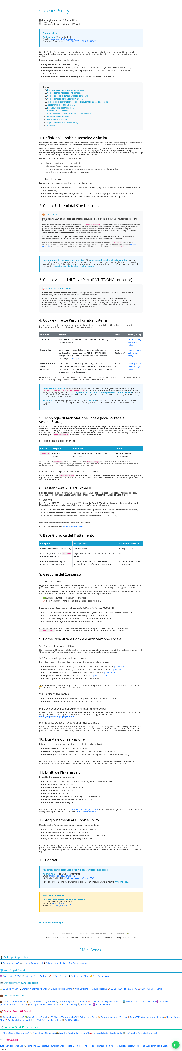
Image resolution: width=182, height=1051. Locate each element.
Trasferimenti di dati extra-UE (61, 104)
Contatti (51, 125)
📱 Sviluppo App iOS (9, 963)
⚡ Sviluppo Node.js (98, 988)
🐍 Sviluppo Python (9, 988)
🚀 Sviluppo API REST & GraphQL (123, 988)
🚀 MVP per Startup (57, 976)
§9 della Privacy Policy (86, 811)
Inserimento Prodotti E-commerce (68, 1045)
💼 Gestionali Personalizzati (13, 1001)
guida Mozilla (119, 669)
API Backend (87, 937)
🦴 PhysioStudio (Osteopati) (42, 1033)
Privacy (126, 937)
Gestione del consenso (57, 110)
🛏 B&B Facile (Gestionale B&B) (62, 1017)
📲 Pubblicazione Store (78, 976)
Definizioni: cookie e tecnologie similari (65, 90)
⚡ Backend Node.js (68, 1004)
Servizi (55, 937)
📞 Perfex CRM (85, 1004)
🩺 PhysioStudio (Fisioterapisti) (14, 1033)
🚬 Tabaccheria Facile (87, 1017)
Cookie (133, 937)
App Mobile (98, 937)
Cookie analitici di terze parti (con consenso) (68, 95)
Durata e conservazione (58, 116)
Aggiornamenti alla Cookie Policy (62, 122)
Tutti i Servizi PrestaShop (11, 1045)
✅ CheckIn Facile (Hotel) (35, 1017)
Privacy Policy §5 (78, 358)
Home (48, 937)
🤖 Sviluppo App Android (31, 963)
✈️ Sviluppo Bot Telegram (60, 988)
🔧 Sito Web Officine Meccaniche (45, 1020)
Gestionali (75, 937)
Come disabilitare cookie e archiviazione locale (69, 113)
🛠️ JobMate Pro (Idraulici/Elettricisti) (140, 1033)
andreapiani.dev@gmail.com (62, 39)
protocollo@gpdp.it (58, 905)
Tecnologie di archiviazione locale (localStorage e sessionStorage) (77, 101)
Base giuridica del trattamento (61, 107)
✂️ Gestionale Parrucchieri (17, 1020)
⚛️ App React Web (101, 1004)
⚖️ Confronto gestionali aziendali (71, 1001)
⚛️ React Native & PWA (10, 976)
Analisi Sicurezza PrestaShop (124, 1045)
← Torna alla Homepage (51, 922)
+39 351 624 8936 (71, 41)
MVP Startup (110, 937)
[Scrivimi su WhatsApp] (176, 1045)
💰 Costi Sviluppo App (100, 976)
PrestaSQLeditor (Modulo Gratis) (153, 1045)
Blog (119, 937)
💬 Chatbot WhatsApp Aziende (33, 988)
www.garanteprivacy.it (62, 903)
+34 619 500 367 (88, 41)
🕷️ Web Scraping (80, 988)
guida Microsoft (100, 675)
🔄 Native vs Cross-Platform (35, 976)
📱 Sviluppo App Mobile (54, 963)
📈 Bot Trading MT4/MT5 (150, 988)
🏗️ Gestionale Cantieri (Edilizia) (112, 1017)
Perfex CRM (64, 937)
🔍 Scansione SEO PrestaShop (38, 1045)
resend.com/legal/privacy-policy (134, 353)
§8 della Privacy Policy (73, 526)
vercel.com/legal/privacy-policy (134, 342)
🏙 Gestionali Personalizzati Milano (139, 1001)
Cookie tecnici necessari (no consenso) (65, 93)
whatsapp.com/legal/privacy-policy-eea (135, 366)
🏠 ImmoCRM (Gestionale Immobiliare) (145, 1017)
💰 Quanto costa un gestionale (40, 1001)
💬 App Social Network (76, 963)
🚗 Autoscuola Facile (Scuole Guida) (105, 1033)
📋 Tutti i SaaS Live (70, 1020)
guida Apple (109, 672)
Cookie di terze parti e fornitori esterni (65, 98)
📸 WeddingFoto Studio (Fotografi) (72, 1033)
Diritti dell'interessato (57, 119)
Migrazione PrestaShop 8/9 (97, 1045)
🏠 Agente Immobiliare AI (12, 1017)
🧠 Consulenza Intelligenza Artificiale (105, 1001)
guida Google (119, 666)
